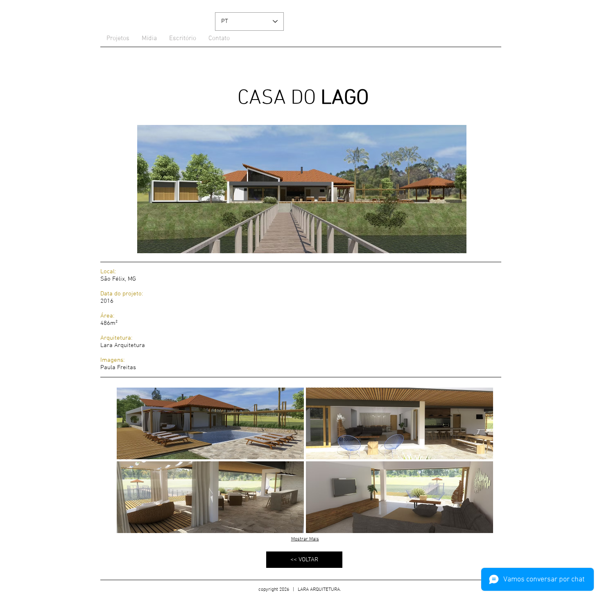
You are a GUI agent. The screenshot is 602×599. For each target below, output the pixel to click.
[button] (210, 423)
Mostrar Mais (305, 539)
